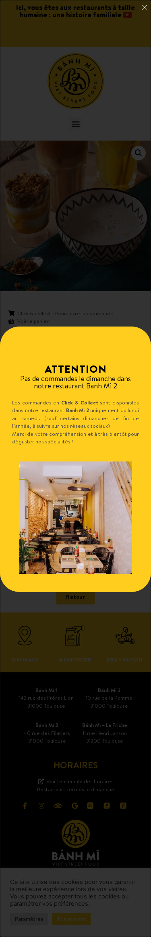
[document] (75, 468)
